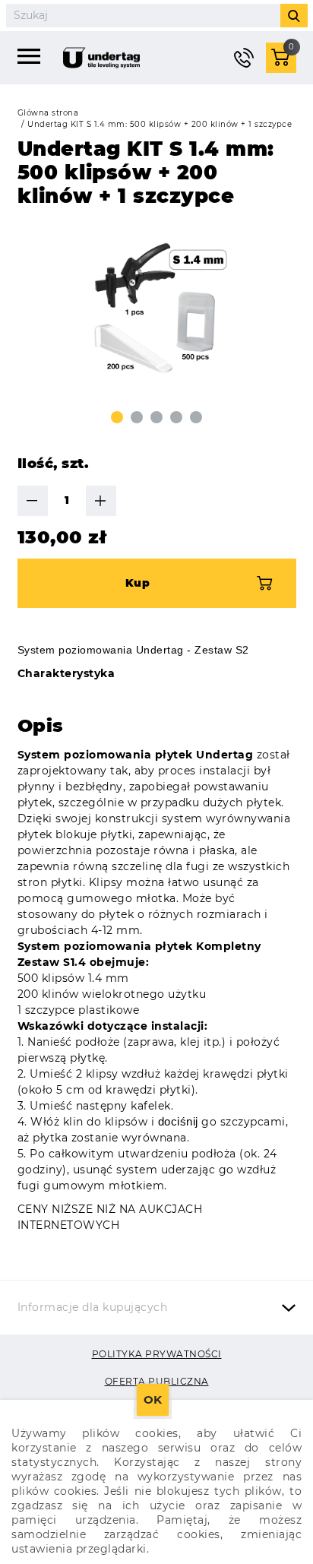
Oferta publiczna (157, 1381)
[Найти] (294, 15)
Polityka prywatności (157, 1354)
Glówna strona (48, 113)
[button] (117, 417)
